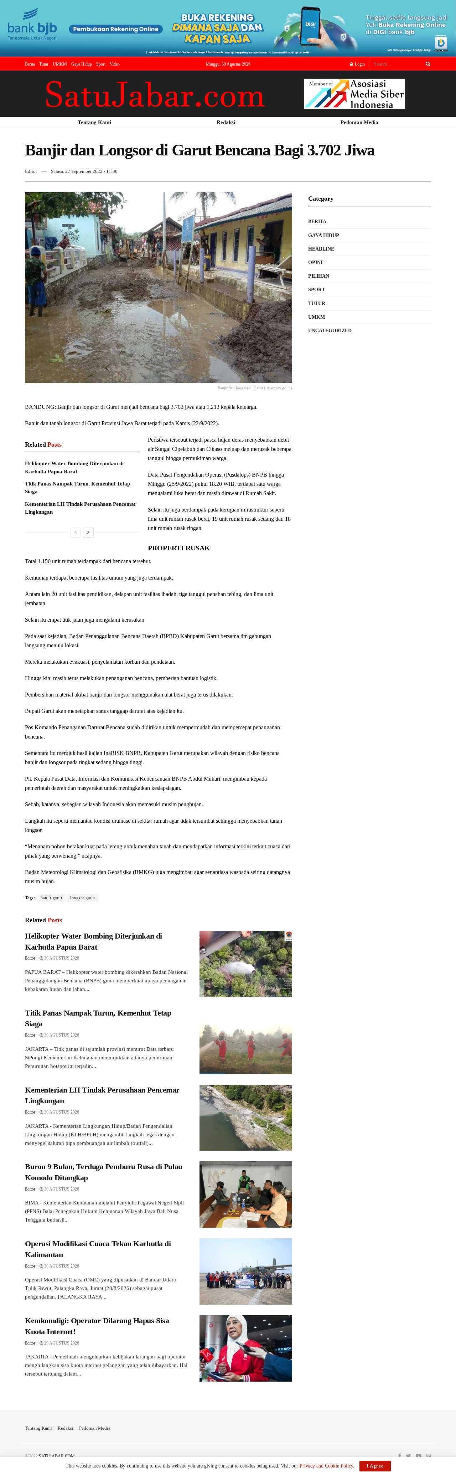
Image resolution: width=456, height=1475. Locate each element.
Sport (100, 64)
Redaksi (65, 1428)
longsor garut (82, 897)
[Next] (88, 533)
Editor (31, 171)
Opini (315, 262)
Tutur (43, 64)
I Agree (375, 1466)
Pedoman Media (94, 1428)
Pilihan (318, 276)
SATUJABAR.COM (57, 1456)
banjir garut (51, 897)
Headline (321, 249)
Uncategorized (330, 330)
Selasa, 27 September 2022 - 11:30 (84, 171)
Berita (30, 64)
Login (359, 64)
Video (115, 64)
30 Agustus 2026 (61, 958)
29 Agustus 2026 (61, 1343)
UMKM (60, 64)
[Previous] (75, 533)
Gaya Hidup (81, 64)
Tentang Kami (38, 1428)
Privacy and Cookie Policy (326, 1466)
